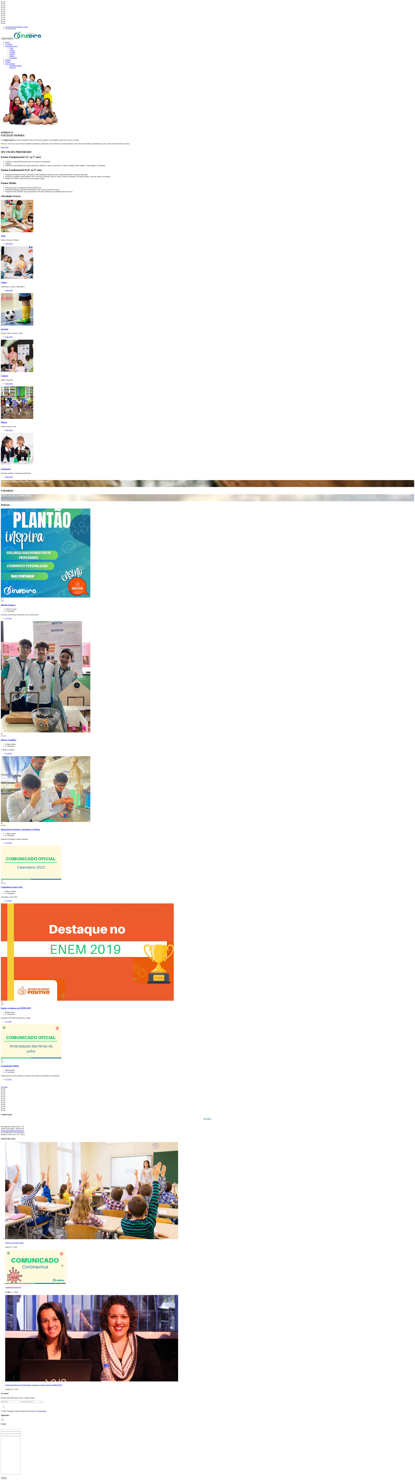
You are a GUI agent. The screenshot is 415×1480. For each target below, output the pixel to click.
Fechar (4, 1478)
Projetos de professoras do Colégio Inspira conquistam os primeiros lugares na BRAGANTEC (33, 1385)
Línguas (12, 54)
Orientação (13, 58)
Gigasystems (41, 1411)
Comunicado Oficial (10, 1066)
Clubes (12, 50)
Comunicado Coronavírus (13, 1287)
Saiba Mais (4, 147)
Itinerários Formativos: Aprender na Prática (20, 829)
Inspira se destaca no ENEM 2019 (16, 1008)
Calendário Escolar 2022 (12, 887)
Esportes (12, 52)
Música (12, 56)
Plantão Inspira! (8, 605)
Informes (13, 68)
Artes (11, 48)
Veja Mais (4, 1087)
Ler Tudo (8, 618)
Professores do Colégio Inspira (14, 1243)
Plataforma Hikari (16, 66)
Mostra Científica (8, 740)
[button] (11, 46)
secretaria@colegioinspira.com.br (16, 27)
